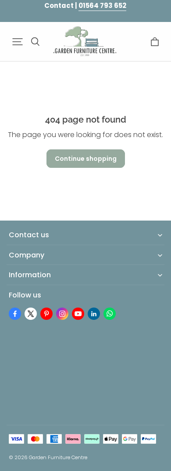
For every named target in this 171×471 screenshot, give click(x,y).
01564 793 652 (102, 5)
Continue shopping (86, 158)
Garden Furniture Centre (58, 457)
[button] (17, 42)
